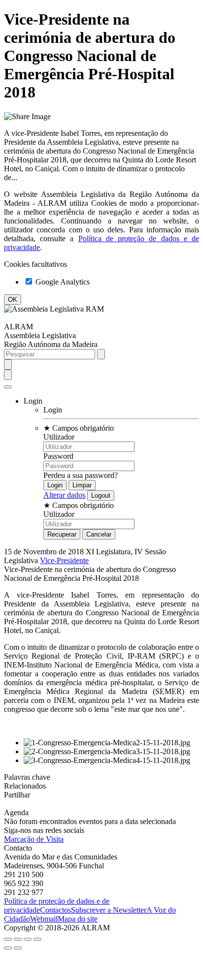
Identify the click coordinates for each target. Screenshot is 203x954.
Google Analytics (62, 282)
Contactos (55, 910)
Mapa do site (78, 919)
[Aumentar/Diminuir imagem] (37, 939)
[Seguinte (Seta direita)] (18, 948)
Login (52, 410)
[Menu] (8, 386)
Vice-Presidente (64, 560)
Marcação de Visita (34, 839)
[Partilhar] (18, 939)
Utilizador (58, 437)
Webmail (44, 919)
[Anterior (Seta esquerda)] (8, 948)
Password (58, 456)
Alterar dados (64, 495)
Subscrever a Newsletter (108, 910)
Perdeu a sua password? (80, 475)
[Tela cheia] (28, 939)
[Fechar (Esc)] (8, 939)
